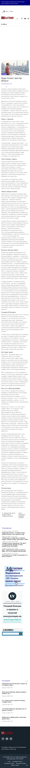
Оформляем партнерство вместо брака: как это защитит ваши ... (14, 684)
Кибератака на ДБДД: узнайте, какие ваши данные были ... (14, 718)
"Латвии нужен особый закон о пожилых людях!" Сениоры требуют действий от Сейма (15, 538)
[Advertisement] (15, 43)
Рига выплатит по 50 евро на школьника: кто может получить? (15, 555)
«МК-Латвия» (19, 759)
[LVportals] (12, 607)
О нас (9, 761)
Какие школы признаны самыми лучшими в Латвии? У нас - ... (14, 692)
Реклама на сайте (9, 763)
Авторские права (21, 763)
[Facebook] (21, 18)
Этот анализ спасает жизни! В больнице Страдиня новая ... (13, 701)
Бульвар (4, 74)
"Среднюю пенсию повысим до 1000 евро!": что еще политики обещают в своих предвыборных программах (14, 544)
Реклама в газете (17, 761)
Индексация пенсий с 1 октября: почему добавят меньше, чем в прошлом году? (13, 533)
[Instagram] (28, 18)
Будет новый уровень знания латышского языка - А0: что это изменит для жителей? (14, 550)
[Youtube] (25, 18)
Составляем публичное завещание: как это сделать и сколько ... (14, 709)
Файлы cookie (15, 765)
